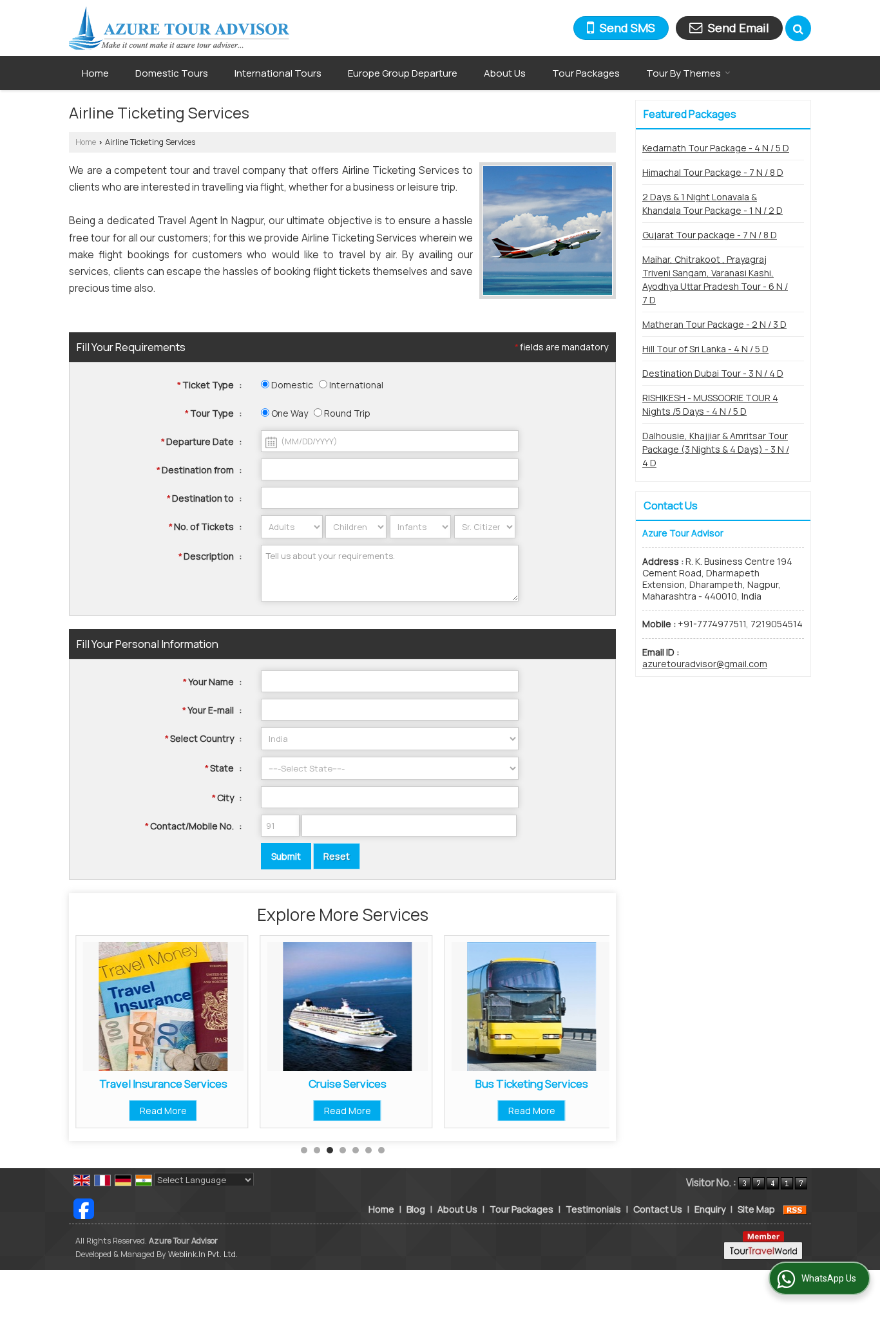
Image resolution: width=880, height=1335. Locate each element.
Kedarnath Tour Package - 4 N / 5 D (715, 148)
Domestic (291, 385)
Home (95, 73)
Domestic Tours (171, 73)
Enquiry (709, 1209)
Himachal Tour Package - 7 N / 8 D (712, 172)
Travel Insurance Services (163, 1083)
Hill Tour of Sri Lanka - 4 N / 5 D (705, 349)
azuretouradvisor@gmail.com (704, 664)
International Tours (277, 73)
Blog (416, 1209)
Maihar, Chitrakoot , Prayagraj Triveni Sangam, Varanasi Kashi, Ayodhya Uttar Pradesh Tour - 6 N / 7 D (715, 279)
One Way (288, 413)
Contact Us (657, 1209)
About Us (505, 73)
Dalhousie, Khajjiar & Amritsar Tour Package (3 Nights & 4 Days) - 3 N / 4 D (715, 449)
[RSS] (795, 1209)
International (355, 385)
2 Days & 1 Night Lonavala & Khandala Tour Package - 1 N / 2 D (712, 203)
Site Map (756, 1209)
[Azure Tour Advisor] (179, 28)
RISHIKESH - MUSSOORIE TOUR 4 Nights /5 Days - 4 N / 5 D (710, 404)
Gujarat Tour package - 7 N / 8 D (709, 235)
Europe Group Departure (402, 73)
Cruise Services (348, 1083)
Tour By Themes (683, 73)
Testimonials (593, 1209)
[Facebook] (83, 1208)
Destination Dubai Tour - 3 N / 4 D (712, 373)
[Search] (798, 28)
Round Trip (346, 413)
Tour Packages (586, 73)
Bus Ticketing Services (531, 1083)
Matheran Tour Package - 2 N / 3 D (714, 324)
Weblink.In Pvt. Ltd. (203, 1254)
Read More (163, 1110)
